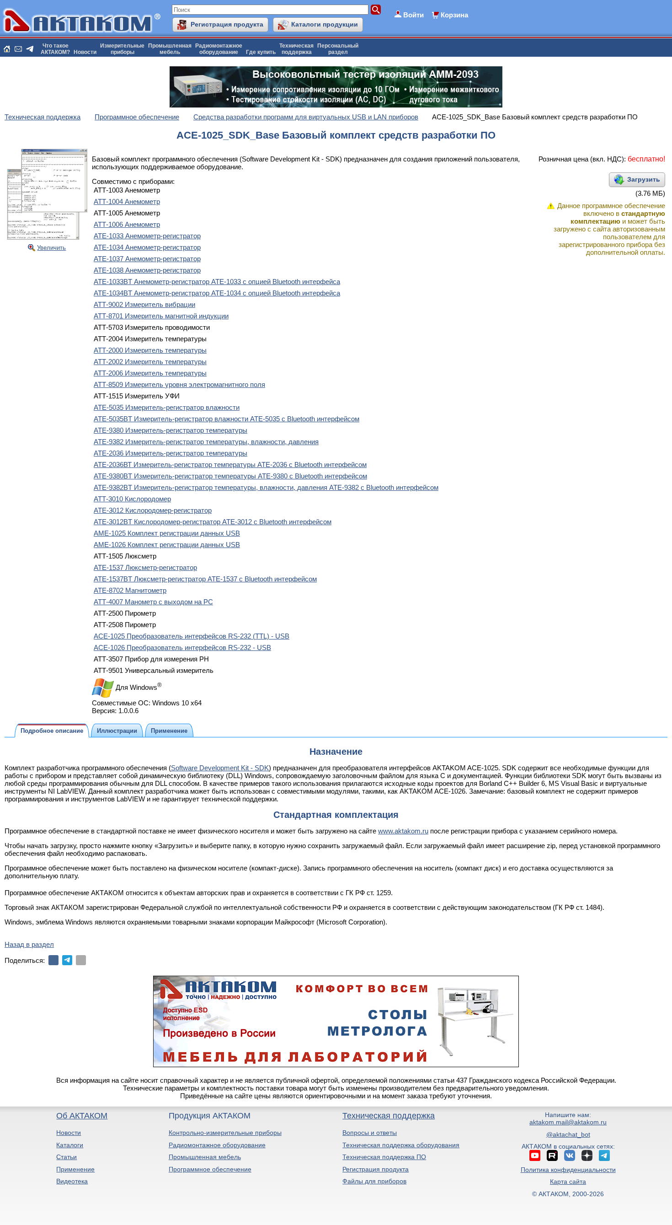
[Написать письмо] (18, 49)
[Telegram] (67, 960)
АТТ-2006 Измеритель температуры (150, 373)
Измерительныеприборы (122, 49)
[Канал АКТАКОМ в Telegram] (604, 1155)
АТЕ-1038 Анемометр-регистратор (147, 270)
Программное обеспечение (210, 1169)
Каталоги (69, 1145)
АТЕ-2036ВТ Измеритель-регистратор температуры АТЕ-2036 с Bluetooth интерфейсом (230, 464)
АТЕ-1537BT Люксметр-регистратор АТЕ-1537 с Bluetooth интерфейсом (205, 579)
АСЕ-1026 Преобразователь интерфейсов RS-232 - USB (182, 647)
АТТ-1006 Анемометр (127, 224)
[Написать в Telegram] (29, 49)
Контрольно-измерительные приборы (225, 1132)
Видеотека (72, 1181)
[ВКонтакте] (53, 960)
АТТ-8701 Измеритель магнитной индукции (161, 316)
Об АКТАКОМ (81, 1115)
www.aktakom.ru (403, 831)
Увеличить (51, 247)
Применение (75, 1169)
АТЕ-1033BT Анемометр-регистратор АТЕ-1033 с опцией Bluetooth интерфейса (217, 281)
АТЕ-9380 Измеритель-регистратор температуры (170, 430)
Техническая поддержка (388, 1115)
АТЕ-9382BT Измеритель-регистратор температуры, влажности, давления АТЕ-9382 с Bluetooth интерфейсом (266, 487)
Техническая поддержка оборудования (400, 1145)
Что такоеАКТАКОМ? (55, 49)
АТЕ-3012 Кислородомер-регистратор (153, 510)
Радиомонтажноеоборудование (218, 49)
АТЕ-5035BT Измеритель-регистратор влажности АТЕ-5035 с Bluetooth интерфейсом (226, 419)
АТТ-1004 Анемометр (127, 201)
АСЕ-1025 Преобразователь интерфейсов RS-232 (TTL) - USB (191, 636)
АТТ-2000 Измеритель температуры (150, 350)
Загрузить (643, 179)
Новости (85, 52)
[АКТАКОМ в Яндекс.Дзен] (586, 1155)
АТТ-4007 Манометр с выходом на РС (153, 602)
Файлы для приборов (374, 1181)
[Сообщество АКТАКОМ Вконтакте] (569, 1155)
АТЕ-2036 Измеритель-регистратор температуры (170, 453)
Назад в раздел (29, 944)
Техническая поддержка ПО (384, 1157)
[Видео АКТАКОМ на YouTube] (534, 1155)
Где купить (261, 52)
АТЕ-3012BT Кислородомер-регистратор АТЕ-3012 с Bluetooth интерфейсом (212, 522)
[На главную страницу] (6, 49)
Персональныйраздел (337, 49)
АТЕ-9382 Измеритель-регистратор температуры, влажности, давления (206, 442)
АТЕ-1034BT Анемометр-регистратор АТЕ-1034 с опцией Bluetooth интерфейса (217, 293)
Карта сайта (568, 1181)
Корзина (454, 15)
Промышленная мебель (205, 1157)
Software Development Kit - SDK (220, 768)
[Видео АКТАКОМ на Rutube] (552, 1155)
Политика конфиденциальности (568, 1169)
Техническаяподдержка (296, 49)
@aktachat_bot (568, 1134)
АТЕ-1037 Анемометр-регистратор (147, 259)
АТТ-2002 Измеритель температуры (150, 361)
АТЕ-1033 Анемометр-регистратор (147, 236)
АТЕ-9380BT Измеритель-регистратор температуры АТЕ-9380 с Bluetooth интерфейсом (230, 476)
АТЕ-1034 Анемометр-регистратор (147, 247)
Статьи (66, 1157)
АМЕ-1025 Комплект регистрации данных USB (167, 533)
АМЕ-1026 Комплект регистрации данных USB (167, 544)
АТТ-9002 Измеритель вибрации (144, 304)
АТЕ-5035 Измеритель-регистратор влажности (167, 407)
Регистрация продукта (227, 24)
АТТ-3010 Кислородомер (132, 499)
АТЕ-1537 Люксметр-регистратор (145, 567)
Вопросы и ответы (369, 1132)
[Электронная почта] (81, 960)
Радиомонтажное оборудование (217, 1145)
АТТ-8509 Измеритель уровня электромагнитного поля (179, 384)
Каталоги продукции (324, 24)
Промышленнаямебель (170, 49)
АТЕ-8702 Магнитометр (130, 590)
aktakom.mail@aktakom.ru (568, 1122)
